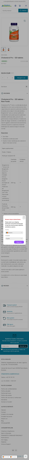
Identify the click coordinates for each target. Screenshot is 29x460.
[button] (9, 457)
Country (7, 229)
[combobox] (9, 232)
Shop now (19, 242)
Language (7, 235)
